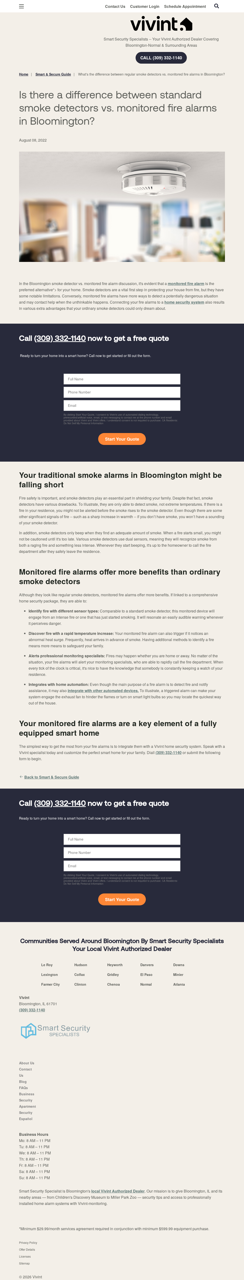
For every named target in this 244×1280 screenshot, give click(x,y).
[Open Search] (216, 6)
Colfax (79, 974)
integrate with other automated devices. (103, 690)
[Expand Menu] (84, 22)
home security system (184, 302)
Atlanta (179, 984)
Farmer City (50, 984)
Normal (146, 984)
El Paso (146, 974)
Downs (178, 964)
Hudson (80, 964)
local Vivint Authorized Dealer (118, 1191)
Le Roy (47, 964)
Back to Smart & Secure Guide (51, 777)
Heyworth (115, 964)
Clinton (80, 984)
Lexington (49, 974)
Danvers (147, 964)
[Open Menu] (21, 6)
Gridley (113, 974)
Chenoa (113, 984)
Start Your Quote (122, 439)
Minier (178, 974)
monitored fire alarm (186, 283)
